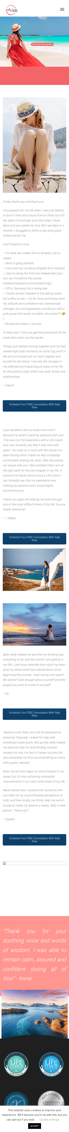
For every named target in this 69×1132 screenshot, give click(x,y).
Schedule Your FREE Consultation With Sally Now (34, 406)
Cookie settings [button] (49, 1119)
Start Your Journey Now (42, 44)
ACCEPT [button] (34, 1126)
